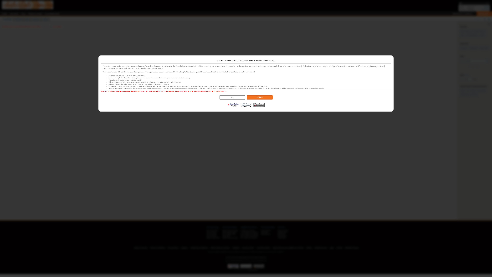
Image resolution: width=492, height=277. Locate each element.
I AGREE (260, 97)
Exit (232, 97)
